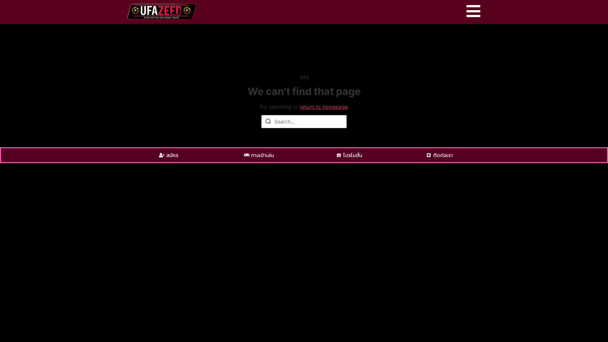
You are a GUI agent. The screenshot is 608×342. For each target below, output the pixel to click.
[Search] (268, 122)
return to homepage (324, 107)
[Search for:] (304, 121)
